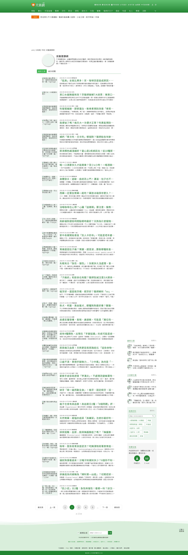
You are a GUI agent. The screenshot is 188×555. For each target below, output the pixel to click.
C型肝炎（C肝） (135, 432)
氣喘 (141, 436)
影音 (70, 10)
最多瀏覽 (52, 71)
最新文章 (42, 71)
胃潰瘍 (146, 432)
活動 (144, 10)
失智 (92, 10)
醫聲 (99, 10)
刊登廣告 (61, 548)
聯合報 (98, 5)
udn (32, 50)
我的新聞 (146, 5)
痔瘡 (149, 420)
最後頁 (117, 507)
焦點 (33, 10)
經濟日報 (106, 5)
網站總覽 (126, 548)
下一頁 (105, 507)
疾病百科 (96, 541)
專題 (137, 10)
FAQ (67, 548)
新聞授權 (77, 548)
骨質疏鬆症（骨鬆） (137, 424)
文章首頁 (109, 541)
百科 (63, 10)
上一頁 (52, 507)
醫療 (57, 10)
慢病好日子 (108, 10)
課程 (77, 10)
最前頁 (40, 507)
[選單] (155, 5)
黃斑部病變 (133, 436)
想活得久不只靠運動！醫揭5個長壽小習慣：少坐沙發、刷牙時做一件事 (69, 17)
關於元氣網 (71, 541)
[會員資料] (152, 5)
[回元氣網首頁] (40, 4)
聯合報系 (105, 548)
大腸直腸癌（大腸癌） (137, 420)
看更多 (153, 340)
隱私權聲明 (97, 548)
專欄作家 (117, 541)
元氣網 (38, 50)
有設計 (124, 5)
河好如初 (116, 5)
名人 (131, 10)
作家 (43, 50)
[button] (155, 11)
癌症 (117, 10)
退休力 (84, 10)
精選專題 (88, 541)
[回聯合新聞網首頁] (33, 5)
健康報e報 (83, 533)
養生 (40, 10)
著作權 (91, 548)
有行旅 (131, 5)
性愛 (124, 10)
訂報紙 (112, 548)
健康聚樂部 (80, 541)
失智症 (148, 424)
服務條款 (85, 548)
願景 (138, 5)
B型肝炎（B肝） (135, 428)
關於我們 (119, 548)
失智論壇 (48, 10)
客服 (71, 548)
